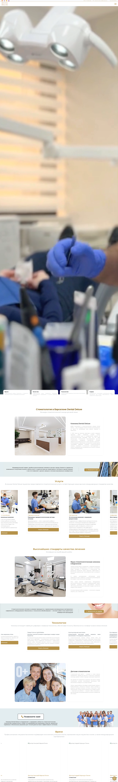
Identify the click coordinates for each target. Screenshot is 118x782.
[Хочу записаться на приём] (114, 778)
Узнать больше (18, 533)
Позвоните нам (93, 469)
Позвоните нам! (32, 717)
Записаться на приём (95, 611)
